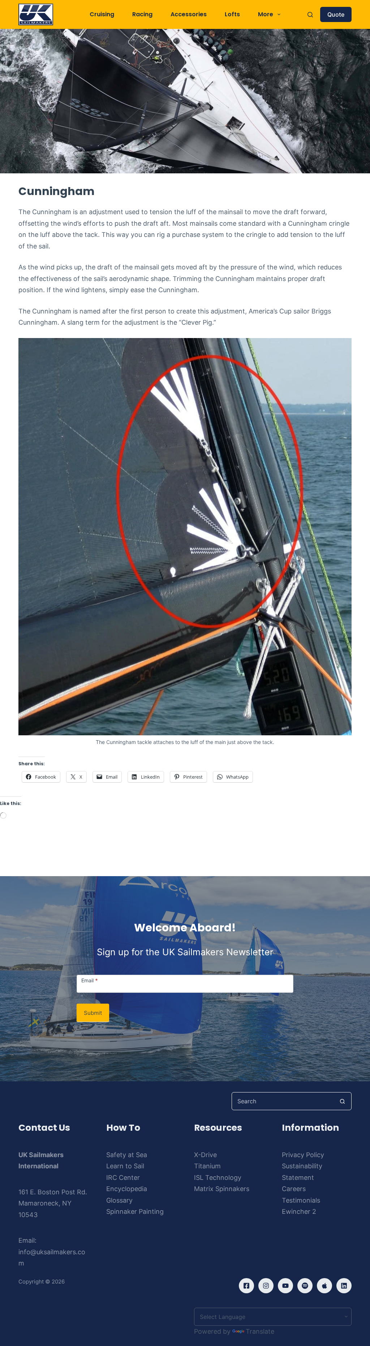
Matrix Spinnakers (221, 1189)
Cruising (102, 14)
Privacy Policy (303, 1155)
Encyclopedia (126, 1189)
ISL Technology (217, 1177)
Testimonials (301, 1200)
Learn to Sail (125, 1166)
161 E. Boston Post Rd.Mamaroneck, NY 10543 (52, 1203)
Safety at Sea (126, 1155)
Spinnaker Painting (135, 1211)
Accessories (189, 14)
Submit (93, 1012)
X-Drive (205, 1155)
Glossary (119, 1200)
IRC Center (123, 1177)
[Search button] (342, 1101)
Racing (142, 14)
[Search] (310, 14)
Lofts (232, 14)
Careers (294, 1189)
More (265, 14)
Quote (335, 14)
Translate (260, 1331)
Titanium (207, 1166)
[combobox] (283, 1101)
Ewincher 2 (299, 1211)
